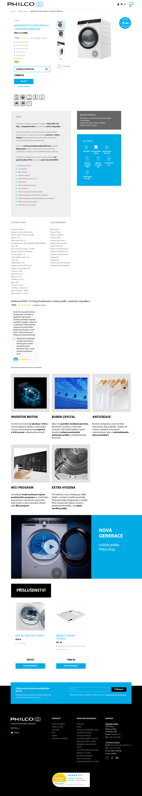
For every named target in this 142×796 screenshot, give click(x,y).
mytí (53, 733)
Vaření (54, 736)
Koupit (24, 81)
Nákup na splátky (84, 759)
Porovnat (66, 66)
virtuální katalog (84, 736)
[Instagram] (107, 759)
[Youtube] (117, 759)
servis (79, 727)
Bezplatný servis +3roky (86, 741)
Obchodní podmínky (85, 756)
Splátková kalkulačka (25, 69)
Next (61, 59)
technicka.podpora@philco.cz (121, 745)
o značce (80, 724)
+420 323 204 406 (114, 748)
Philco (13, 11)
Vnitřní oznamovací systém (88, 762)
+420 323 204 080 (114, 737)
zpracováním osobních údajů (116, 695)
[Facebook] (112, 759)
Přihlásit (118, 689)
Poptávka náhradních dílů (87, 730)
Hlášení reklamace (84, 733)
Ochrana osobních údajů (87, 739)
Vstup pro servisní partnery (88, 750)
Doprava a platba (84, 753)
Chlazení (55, 730)
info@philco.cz (115, 734)
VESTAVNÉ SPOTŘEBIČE (60, 739)
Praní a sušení (23, 11)
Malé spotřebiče (58, 724)
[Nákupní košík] (121, 4)
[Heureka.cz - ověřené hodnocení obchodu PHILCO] (71, 780)
